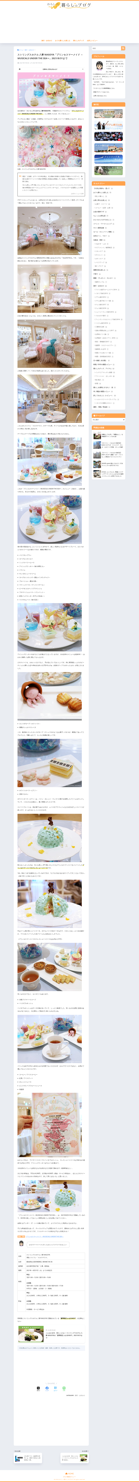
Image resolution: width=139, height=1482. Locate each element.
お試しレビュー (92, 40)
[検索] (123, 48)
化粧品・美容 (99, 240)
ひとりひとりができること (103, 220)
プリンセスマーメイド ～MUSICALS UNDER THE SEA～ (45, 1236)
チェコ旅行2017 (102, 304)
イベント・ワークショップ (103, 224)
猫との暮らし (101, 196)
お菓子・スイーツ (102, 204)
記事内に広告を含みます (50, 69)
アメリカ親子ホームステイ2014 (107, 290)
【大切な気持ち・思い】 (103, 188)
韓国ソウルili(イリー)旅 (104, 353)
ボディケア (100, 259)
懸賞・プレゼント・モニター (104, 278)
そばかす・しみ (101, 244)
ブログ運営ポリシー (69, 1477)
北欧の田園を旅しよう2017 (105, 330)
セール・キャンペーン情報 (103, 232)
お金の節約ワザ (99, 212)
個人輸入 (99, 380)
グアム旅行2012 (101, 297)
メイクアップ (101, 262)
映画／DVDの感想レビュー (103, 364)
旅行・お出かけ (47, 40)
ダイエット (100, 255)
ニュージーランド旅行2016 (105, 312)
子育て (96, 274)
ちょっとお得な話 (100, 216)
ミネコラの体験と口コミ (104, 403)
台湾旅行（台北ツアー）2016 (106, 338)
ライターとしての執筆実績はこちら (104, 88)
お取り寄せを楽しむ (101, 200)
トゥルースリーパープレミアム (107, 399)
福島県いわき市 (101, 349)
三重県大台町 (101, 327)
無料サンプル (100, 282)
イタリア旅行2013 (102, 293)
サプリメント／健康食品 (104, 247)
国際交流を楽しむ (100, 270)
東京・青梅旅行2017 (103, 342)
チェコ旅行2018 (102, 308)
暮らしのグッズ (78, 40)
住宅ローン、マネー (101, 236)
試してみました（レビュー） (104, 395)
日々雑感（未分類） (101, 360)
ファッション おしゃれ (104, 376)
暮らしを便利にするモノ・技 (104, 387)
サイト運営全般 (99, 228)
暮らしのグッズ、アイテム (103, 368)
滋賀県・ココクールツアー (105, 345)
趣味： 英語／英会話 (101, 407)
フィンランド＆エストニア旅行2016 (108, 319)
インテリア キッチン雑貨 (105, 372)
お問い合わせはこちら (100, 96)
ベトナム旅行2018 (102, 323)
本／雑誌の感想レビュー (103, 391)
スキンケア (100, 251)
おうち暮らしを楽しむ (62, 40)
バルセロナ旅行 (101, 316)
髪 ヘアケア (100, 266)
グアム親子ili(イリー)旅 (104, 301)
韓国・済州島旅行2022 (104, 356)
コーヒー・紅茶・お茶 (104, 208)
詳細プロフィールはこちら (101, 92)
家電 (98, 383)
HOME (71, 1473)
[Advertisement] (69, 24)
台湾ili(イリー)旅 (102, 334)
